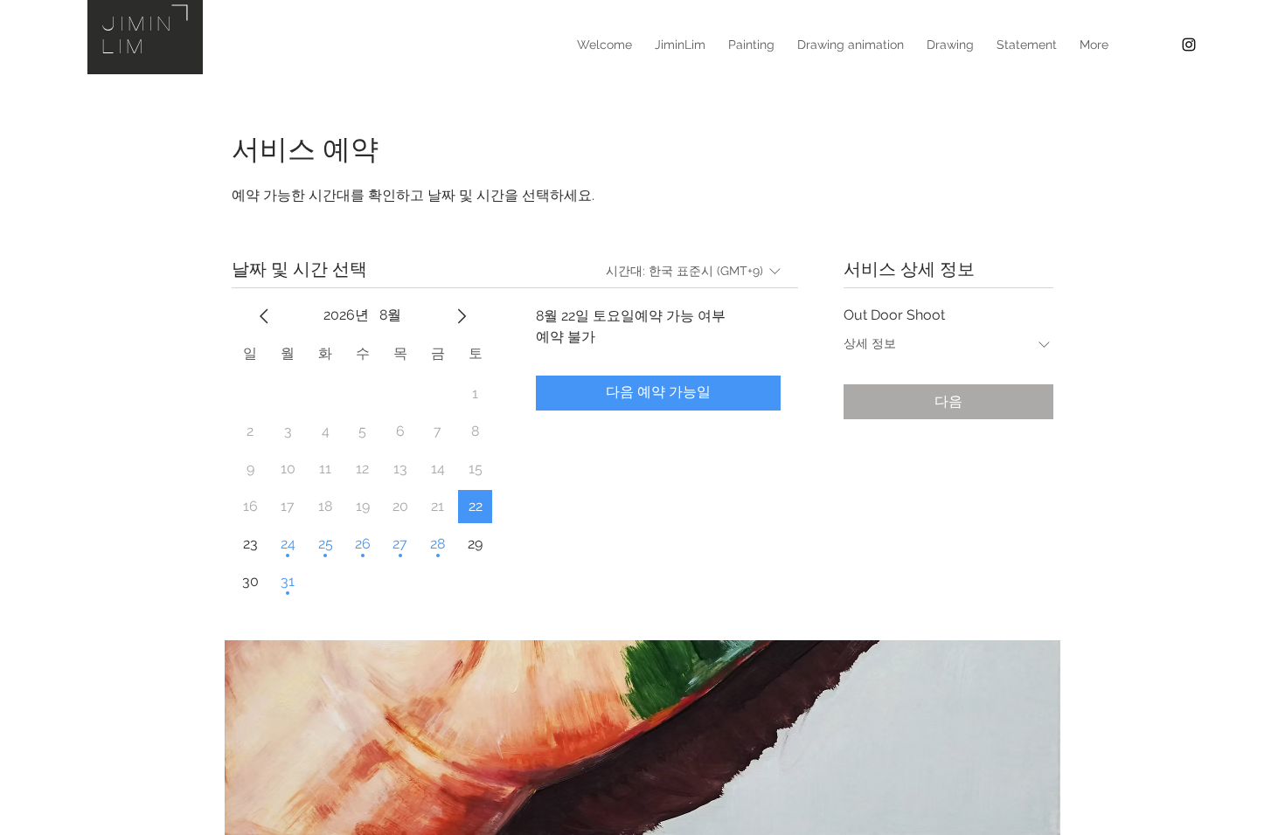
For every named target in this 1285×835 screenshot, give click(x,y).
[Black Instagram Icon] (1189, 44)
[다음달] (461, 316)
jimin (139, 22)
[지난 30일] (264, 316)
